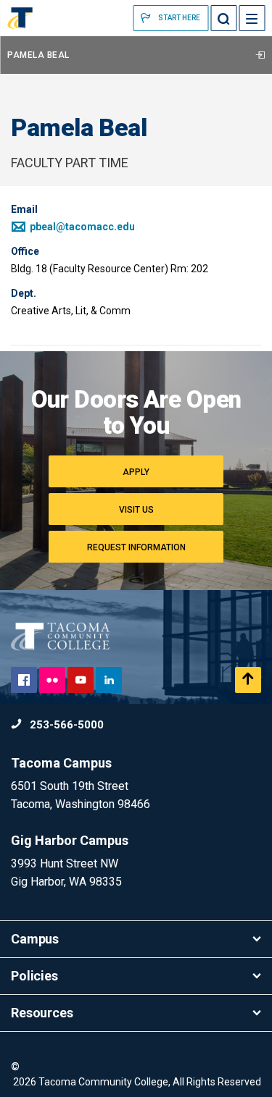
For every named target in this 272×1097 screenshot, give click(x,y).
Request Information (136, 547)
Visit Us (136, 510)
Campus (35, 938)
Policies (34, 975)
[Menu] (252, 18)
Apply (136, 472)
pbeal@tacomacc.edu (81, 226)
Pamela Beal (38, 55)
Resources (42, 1012)
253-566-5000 (65, 724)
